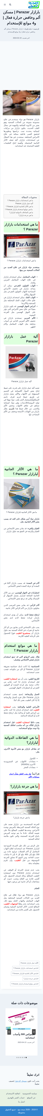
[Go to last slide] (34, 1032)
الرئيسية (36, 29)
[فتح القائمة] (5, 4)
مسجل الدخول (21, 1081)
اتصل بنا (21, 1102)
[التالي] (9, 1032)
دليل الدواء (28, 29)
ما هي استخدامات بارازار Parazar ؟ (20, 200)
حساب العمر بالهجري (16, 1098)
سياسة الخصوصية (29, 1093)
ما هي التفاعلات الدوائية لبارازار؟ (21, 212)
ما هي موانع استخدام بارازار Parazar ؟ (19, 209)
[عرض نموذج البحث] (10, 5)
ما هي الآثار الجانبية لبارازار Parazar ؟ (19, 206)
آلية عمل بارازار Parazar (24, 203)
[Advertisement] (21, 66)
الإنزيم (11, 409)
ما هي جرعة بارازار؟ (26, 215)
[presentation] (21, 1019)
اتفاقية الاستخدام (13, 1093)
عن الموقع (31, 1098)
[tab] (26, 1057)
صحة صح (21, 1110)
